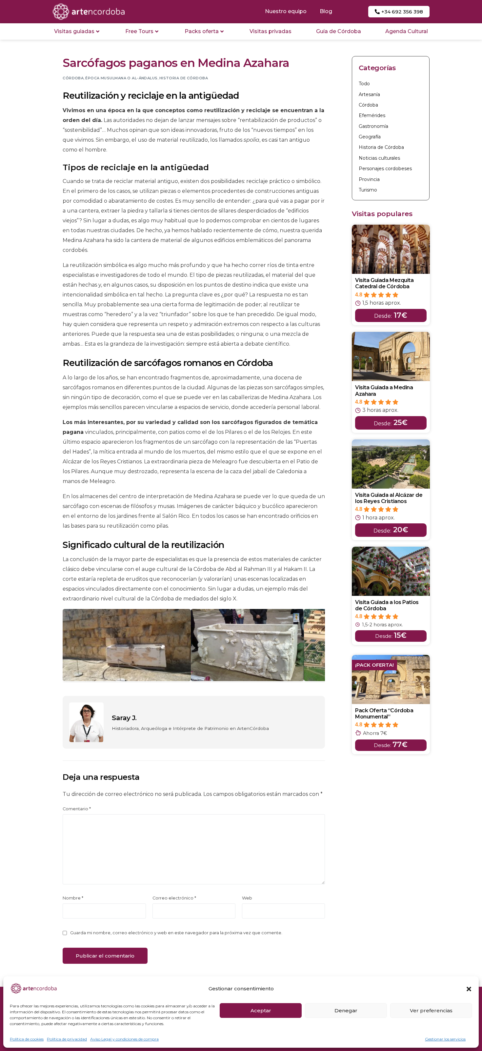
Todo (364, 84)
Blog (326, 11)
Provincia (369, 179)
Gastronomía (373, 126)
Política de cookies (27, 1039)
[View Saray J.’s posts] (86, 722)
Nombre (73, 898)
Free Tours (139, 31)
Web (247, 898)
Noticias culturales (379, 158)
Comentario (77, 808)
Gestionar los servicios (445, 1039)
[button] (469, 989)
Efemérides (372, 115)
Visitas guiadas (74, 31)
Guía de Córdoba (338, 31)
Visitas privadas (270, 31)
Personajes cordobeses (385, 169)
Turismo (368, 190)
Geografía (370, 137)
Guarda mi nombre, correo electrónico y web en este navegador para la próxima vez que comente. (176, 932)
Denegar (345, 1010)
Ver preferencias (431, 1010)
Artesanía (369, 94)
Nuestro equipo (286, 11)
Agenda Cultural (406, 31)
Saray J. (124, 718)
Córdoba (73, 78)
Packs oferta (202, 31)
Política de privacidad (67, 1039)
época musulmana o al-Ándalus (121, 78)
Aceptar (261, 1010)
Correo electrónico (174, 898)
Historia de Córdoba (183, 78)
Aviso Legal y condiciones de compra (124, 1039)
